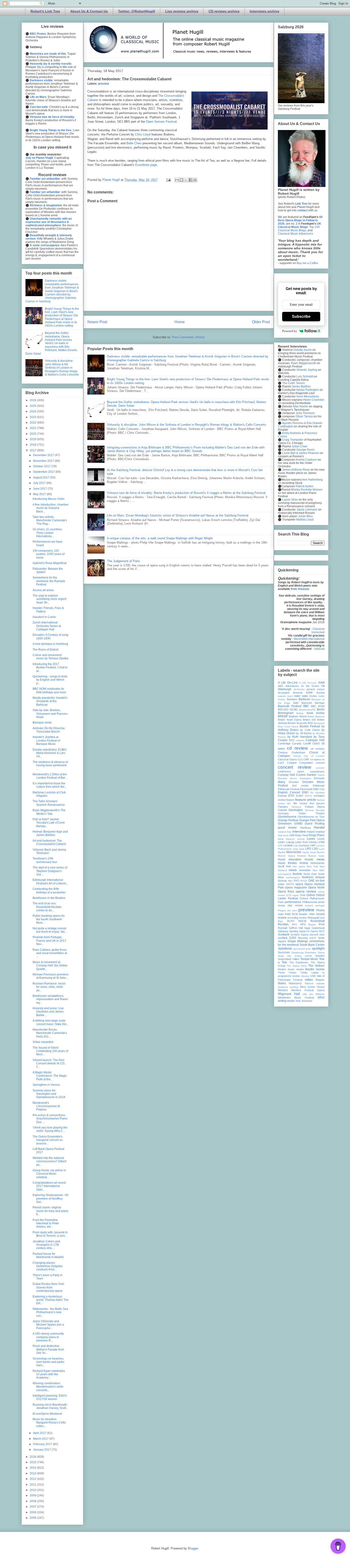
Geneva (309, 810)
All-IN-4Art (299, 689)
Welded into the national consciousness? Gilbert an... (49, 1161)
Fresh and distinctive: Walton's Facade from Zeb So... (48, 1349)
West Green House (312, 986)
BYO (292, 740)
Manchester (293, 852)
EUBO (299, 795)
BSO (310, 723)
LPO (308, 848)
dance (293, 778)
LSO (315, 848)
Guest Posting (315, 823)
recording (292, 917)
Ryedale (282, 927)
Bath (296, 702)
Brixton (292, 723)
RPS (302, 924)
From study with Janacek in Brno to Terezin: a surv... (50, 1234)
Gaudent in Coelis (44, 617)
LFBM (321, 842)
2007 (33, 1506)
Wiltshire (320, 994)
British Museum (316, 716)
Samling (293, 931)
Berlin (321, 709)
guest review (287, 827)
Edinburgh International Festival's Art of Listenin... (50, 881)
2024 (33, 411)
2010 (33, 1490)
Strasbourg (297, 952)
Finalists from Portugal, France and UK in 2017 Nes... (49, 941)
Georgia (320, 810)
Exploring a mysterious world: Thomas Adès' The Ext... (51, 1300)
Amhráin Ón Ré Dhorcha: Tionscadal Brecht (49, 730)
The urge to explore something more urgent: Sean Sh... (50, 599)
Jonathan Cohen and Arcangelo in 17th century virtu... (46, 1245)
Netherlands (317, 863)
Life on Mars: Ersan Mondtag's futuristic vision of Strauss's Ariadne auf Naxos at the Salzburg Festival (177, 515)
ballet (297, 696)
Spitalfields (285, 948)
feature (290, 799)
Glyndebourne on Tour (311, 816)
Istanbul (320, 831)
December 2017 (44, 455)
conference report (291, 771)
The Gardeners (299, 962)
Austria (320, 692)
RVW (322, 924)
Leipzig (290, 842)
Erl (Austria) (317, 792)
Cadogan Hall (315, 740)
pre (289, 910)
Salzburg (283, 931)
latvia (281, 839)
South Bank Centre (312, 944)
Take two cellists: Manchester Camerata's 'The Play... (50, 520)
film (289, 803)
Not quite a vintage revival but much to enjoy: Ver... (50, 930)
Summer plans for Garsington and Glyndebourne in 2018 (49, 1094)
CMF (306, 759)
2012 (33, 1479)
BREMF (283, 716)
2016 (33, 1456)
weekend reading (288, 987)
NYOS (303, 880)
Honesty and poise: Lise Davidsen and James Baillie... (48, 1012)
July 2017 (39, 483)
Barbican (304, 699)
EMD (316, 789)
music (321, 855)
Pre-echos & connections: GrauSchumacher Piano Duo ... (50, 1119)
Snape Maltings (297, 941)
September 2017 (44, 471)
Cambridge (284, 743)
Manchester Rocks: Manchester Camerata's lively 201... (50, 1033)
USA (312, 975)
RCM (295, 914)
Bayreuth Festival (289, 706)
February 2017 (43, 1444)
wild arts (308, 994)
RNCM (302, 921)
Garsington (296, 810)
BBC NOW (318, 706)
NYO (296, 880)
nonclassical (284, 874)
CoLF (281, 762)
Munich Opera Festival (292, 855)
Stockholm (284, 952)
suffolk (308, 956)
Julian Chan (299, 446)
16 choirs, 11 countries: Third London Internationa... (47, 533)
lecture (301, 839)
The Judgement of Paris (123, 561)
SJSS (292, 938)
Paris (281, 902)
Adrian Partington (307, 389)
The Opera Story (297, 966)
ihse (289, 831)
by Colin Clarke (310, 729)
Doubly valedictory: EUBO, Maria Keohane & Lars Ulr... (50, 753)
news (293, 870)
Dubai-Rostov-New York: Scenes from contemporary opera (49, 1287)
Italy (280, 835)
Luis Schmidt (304, 376)
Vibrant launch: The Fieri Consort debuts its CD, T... (49, 1063)
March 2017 (41, 1438)
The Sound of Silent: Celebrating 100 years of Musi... (50, 1051)
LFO (280, 845)
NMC (322, 870)
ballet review (309, 696)
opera (299, 884)
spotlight (318, 948)
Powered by (289, 331)
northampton (293, 877)
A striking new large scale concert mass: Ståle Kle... (51, 1022)
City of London (314, 756)
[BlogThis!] (181, 180)
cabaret (300, 740)
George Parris (305, 449)
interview (299, 831)
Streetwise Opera (315, 952)
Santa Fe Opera (308, 931)
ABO (280, 686)
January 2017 (42, 1449)
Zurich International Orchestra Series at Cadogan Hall (47, 626)
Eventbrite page (146, 165)
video (309, 979)
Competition (306, 762)
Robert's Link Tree (45, 11)
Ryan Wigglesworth (303, 363)
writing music (286, 1001)
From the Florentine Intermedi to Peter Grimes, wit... (46, 1223)
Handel (319, 827)
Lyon (322, 849)
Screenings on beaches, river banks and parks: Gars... (49, 1362)
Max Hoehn (300, 406)
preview (103, 83)
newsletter (305, 870)
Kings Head (301, 835)
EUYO (308, 796)
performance (293, 902)
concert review (294, 767)
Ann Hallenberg (312, 479)
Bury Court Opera (288, 726)
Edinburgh (319, 785)
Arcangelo (284, 692)
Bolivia (300, 713)
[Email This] (177, 180)
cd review (297, 748)
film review (300, 803)
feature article (305, 799)
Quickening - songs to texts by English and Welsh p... (50, 680)
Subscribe (301, 316)
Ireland (311, 831)
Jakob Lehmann (306, 509)
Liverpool (304, 845)
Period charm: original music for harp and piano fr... (50, 1211)
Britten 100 (309, 719)
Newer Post (97, 322)
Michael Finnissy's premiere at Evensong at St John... (51, 976)
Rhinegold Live (316, 917)
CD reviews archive (224, 11)
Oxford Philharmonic (312, 898)
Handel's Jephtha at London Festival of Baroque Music (46, 740)
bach (290, 696)
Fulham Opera (315, 806)
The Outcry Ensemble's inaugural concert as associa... (48, 1140)
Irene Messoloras (307, 396)
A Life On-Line (288, 682)
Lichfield (288, 845)
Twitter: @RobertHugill (136, 11)
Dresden (294, 782)
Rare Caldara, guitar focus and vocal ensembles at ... (50, 953)
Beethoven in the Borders (49, 898)
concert (320, 762)
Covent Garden (306, 775)
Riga (280, 921)
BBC (306, 706)
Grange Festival (288, 820)
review (303, 917)
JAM (291, 835)
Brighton (293, 716)
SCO (322, 931)
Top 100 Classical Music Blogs (299, 228)
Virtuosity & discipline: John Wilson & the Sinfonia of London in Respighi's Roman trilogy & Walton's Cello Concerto (186, 424)
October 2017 (42, 466)
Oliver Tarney (304, 416)
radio (281, 914)
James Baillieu (301, 386)
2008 (33, 1501)
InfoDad (319, 649)
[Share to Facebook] (190, 180)
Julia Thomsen (305, 413)
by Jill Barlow (303, 733)
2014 (33, 1467)
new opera (298, 866)
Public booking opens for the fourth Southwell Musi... (49, 919)
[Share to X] (186, 180)
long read (298, 849)
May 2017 (40, 494)
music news (315, 859)
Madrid (281, 852)
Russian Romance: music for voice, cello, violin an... (49, 987)
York (298, 1000)
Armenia (297, 692)
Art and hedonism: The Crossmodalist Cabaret (49, 842)
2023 (33, 417)
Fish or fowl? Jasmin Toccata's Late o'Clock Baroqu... (49, 823)
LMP (312, 845)
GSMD (298, 823)
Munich (321, 852)
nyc (290, 880)
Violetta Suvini (302, 350)
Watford (309, 983)
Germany (283, 813)
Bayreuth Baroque (313, 702)
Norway (282, 880)
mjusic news (309, 852)
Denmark (319, 778)
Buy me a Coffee (307, 263)
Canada (296, 743)
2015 (33, 1462)
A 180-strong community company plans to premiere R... (48, 1337)
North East (310, 874)
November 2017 (44, 461)
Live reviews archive (181, 11)
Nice (315, 870)
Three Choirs (287, 972)
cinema (297, 756)
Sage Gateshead (314, 927)
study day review (289, 956)
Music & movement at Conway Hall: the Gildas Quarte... (50, 965)
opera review (306, 891)
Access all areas (43, 590)
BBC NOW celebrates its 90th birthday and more (49, 690)
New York (312, 866)
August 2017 (41, 477)
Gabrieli (282, 810)
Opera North (316, 887)
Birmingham (286, 713)
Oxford (310, 895)
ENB (322, 789)
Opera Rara (286, 891)
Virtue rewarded (43, 1042)
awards (282, 696)
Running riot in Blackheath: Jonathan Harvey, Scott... (50, 1406)
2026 (33, 400)
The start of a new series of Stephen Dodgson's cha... (50, 871)
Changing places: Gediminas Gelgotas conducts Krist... (48, 1266)
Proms (320, 910)
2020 (33, 433)
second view (317, 934)
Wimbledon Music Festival (296, 997)
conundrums (317, 771)
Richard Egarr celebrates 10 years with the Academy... (49, 1374)
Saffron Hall (296, 927)
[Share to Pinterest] (195, 180)
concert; (320, 768)
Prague (282, 910)
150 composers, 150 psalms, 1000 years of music (49, 554)
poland (309, 905)
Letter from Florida (306, 842)
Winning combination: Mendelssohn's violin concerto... (48, 1387)
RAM (287, 914)
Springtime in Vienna (46, 1084)
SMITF (312, 938)
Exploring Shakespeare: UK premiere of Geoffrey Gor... (51, 1198)
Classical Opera (287, 759)
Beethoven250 (307, 709)
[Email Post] (168, 180)
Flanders (283, 806)
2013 (33, 1473)
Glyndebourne (287, 816)
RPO (294, 924)
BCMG (294, 709)
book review (316, 713)
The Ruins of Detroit (45, 649)
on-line (320, 880)
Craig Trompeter (292, 439)
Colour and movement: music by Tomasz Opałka (50, 656)
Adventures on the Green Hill (305, 686)
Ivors (285, 835)
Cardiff (307, 743)
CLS (300, 759)
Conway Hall (286, 775)
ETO (291, 795)
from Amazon (300, 589)
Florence (296, 807)
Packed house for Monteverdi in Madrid (48, 1255)
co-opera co (317, 759)
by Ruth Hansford (299, 736)
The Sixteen (316, 965)
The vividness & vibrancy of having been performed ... (50, 765)
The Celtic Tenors (293, 383)
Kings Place (317, 835)
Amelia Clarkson (306, 459)
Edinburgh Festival (288, 789)
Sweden (320, 955)
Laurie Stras (289, 499)
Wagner (320, 979)
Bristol (303, 716)
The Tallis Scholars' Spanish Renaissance (49, 803)
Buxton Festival (310, 726)
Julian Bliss (305, 516)
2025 (33, 406)
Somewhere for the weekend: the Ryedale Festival (49, 581)
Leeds (311, 838)
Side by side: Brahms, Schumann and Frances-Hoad (50, 714)
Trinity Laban (309, 972)
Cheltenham (298, 752)
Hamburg (305, 827)
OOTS (290, 884)
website (320, 983)
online (281, 884)
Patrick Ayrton (304, 486)
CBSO (316, 743)
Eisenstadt (306, 789)
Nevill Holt (284, 866)
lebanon (290, 839)
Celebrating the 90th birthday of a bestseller (49, 890)
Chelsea (282, 752)
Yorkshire (306, 1000)
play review (295, 905)
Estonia (282, 795)
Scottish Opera (299, 934)
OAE (311, 880)
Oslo (302, 895)
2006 (33, 1512)
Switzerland (284, 959)
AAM (321, 682)
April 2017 (40, 1433)
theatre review (315, 969)
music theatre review (293, 863)
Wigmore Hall (289, 994)
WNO (321, 997)
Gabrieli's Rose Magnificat (49, 563)
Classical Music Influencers (295, 233)
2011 (33, 1484)
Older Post (261, 322)
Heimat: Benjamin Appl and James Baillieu (50, 833)
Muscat (312, 855)
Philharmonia (309, 902)
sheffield (282, 937)
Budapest (319, 723)
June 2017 (40, 488)
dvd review (300, 785)
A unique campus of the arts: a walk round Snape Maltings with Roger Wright (160, 538)
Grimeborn (285, 823)
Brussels (302, 723)
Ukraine (305, 976)
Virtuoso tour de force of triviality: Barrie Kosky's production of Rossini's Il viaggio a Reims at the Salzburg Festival (186, 493)
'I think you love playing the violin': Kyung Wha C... (50, 1129)
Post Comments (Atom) (188, 337)
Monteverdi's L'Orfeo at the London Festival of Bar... (50, 776)
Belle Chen (133, 143)
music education (289, 859)
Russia (312, 924)
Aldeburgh (284, 689)
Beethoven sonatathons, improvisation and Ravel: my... (50, 999)
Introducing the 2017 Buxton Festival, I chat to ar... (50, 667)
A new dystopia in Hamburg (50, 644)
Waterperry (295, 983)
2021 (33, 428)
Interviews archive (264, 11)
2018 (33, 444)
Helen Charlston (313, 399)
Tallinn (295, 959)
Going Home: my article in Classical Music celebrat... (49, 1174)
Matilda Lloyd (305, 519)
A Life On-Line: (308, 682)
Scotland (283, 934)
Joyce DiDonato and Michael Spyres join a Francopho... (48, 1325)
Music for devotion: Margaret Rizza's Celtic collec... (49, 1423)
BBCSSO (283, 709)
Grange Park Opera (312, 820)
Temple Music (309, 959)
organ (295, 895)
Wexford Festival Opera (308, 990)
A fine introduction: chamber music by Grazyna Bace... (51, 508)
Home (180, 322)
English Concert (289, 792)
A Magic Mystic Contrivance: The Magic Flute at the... (50, 1076)
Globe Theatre (312, 813)
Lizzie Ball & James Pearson (300, 453)
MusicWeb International (309, 639)
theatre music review (291, 969)
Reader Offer (307, 914)
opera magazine (296, 887)
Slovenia (303, 937)
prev (294, 910)
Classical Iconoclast (318, 630)
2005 (33, 1517)
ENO (305, 792)
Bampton (292, 699)
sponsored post (302, 948)
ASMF (309, 692)
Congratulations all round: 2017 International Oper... (49, 1186)
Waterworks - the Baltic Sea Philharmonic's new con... (50, 1312)
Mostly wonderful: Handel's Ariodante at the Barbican (50, 701)
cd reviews (317, 748)
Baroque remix (42, 722)
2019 (33, 439)
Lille (296, 845)
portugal (320, 905)
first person (317, 803)
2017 (33, 450)
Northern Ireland (313, 877)
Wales (282, 983)
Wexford (283, 990)
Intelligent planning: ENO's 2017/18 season (50, 1397)
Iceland (282, 831)
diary (281, 782)
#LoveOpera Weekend (47, 1413)
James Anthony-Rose (296, 469)
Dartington (305, 778)
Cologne (292, 762)
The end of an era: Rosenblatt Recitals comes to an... (47, 907)
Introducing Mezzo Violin (49, 499)
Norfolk (297, 874)
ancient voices (315, 689)
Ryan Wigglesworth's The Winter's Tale (49, 812)
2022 (33, 422)
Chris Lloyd (142, 134)
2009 (33, 1495)
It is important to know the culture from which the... (50, 785)
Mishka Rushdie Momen (306, 489)
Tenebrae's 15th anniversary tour (45, 860)
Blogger (193, 1548)
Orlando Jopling (306, 369)
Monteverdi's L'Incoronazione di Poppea (46, 1106)
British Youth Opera (289, 719)
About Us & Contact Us (89, 11)
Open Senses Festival (161, 121)
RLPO (290, 921)
